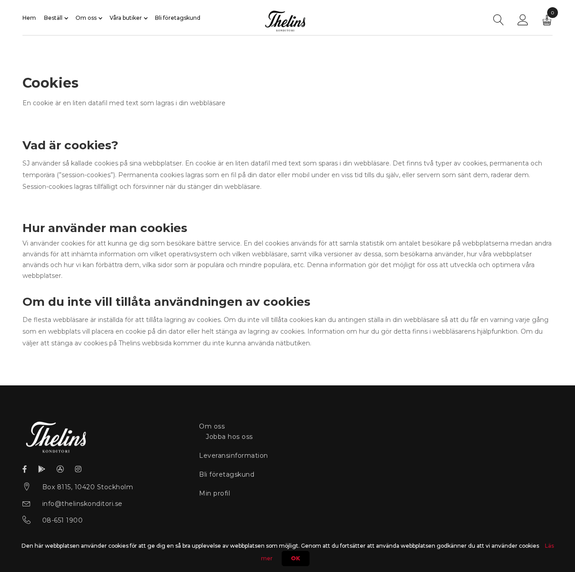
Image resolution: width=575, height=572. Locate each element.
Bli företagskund (177, 18)
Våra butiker (126, 18)
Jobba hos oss (229, 437)
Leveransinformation (233, 455)
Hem (29, 18)
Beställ (53, 18)
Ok (295, 558)
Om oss (86, 18)
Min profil (214, 493)
